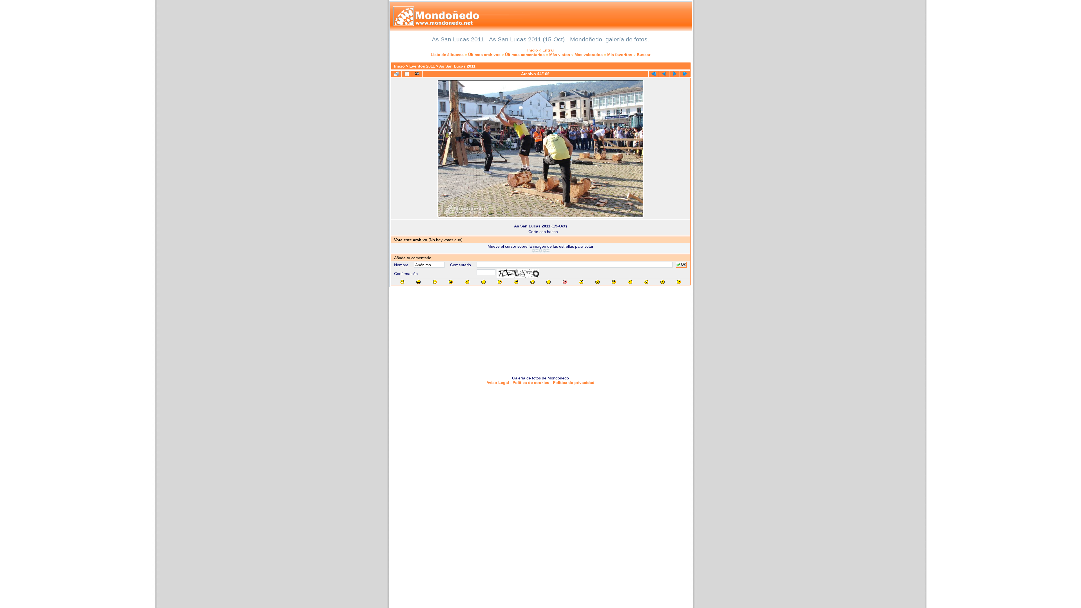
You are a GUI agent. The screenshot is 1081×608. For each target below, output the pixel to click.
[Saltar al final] (685, 74)
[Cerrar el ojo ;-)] (630, 282)
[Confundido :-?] (548, 282)
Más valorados (589, 54)
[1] (533, 250)
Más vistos (559, 54)
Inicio (532, 50)
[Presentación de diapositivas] (417, 74)
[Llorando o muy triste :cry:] (500, 282)
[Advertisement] (540, 329)
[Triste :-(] (483, 282)
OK (683, 265)
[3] (540, 250)
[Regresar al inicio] (654, 74)
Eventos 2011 (422, 66)
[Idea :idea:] (646, 282)
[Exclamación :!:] (662, 282)
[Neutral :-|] (467, 282)
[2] (537, 250)
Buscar (643, 54)
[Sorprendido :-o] (532, 282)
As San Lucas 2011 (457, 66)
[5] (548, 250)
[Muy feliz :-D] (435, 282)
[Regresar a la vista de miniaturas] (396, 74)
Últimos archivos (484, 54)
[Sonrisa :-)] (451, 282)
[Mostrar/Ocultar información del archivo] (407, 74)
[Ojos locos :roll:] (614, 282)
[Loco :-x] (597, 282)
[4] (544, 250)
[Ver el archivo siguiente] (674, 74)
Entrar (548, 50)
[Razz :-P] (418, 282)
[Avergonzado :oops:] (565, 282)
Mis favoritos (619, 54)
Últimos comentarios (525, 54)
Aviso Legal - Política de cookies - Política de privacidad (540, 382)
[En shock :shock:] (581, 282)
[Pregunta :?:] (679, 282)
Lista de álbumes (447, 54)
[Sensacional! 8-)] (516, 282)
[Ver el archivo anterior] (664, 74)
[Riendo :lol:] (402, 282)
